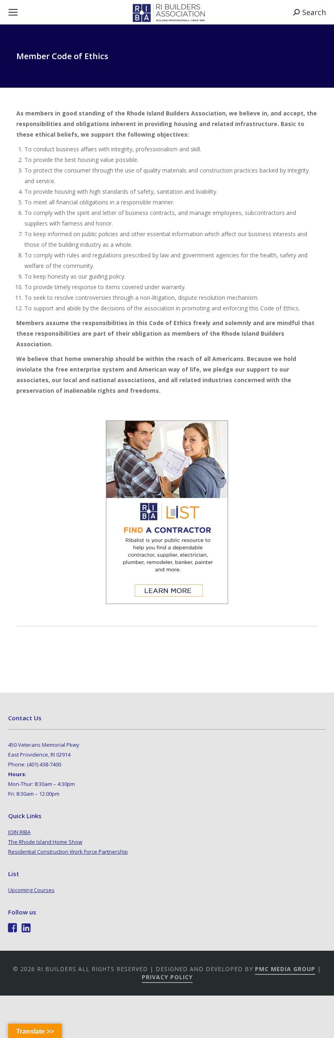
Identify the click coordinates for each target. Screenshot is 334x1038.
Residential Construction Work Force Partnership (68, 851)
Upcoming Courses (31, 890)
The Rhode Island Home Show (45, 841)
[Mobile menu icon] (13, 12)
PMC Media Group (285, 969)
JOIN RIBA (19, 832)
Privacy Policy (167, 977)
